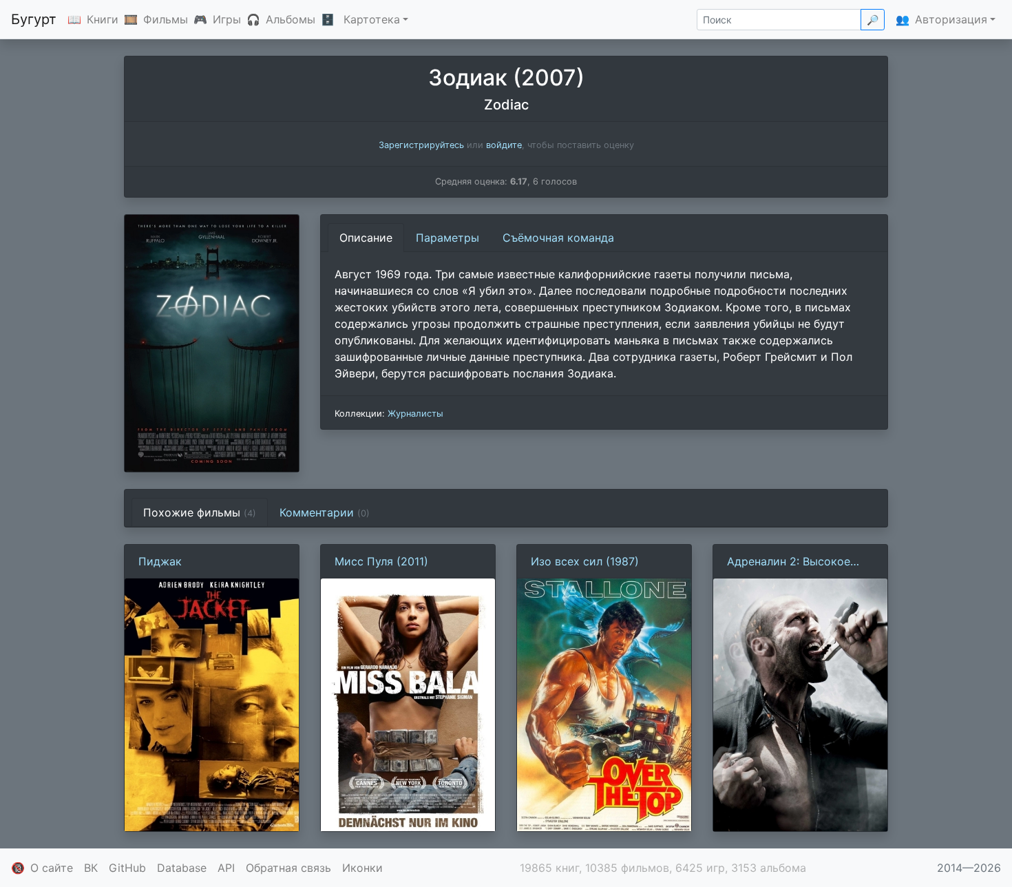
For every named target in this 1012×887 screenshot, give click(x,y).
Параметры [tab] (447, 237)
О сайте (51, 868)
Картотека (372, 19)
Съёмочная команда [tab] (558, 237)
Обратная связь (288, 868)
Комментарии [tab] (325, 512)
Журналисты (415, 413)
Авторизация (951, 19)
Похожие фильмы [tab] (199, 512)
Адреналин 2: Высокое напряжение (788, 562)
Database (182, 868)
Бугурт (33, 19)
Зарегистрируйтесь (421, 145)
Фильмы (165, 19)
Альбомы (290, 19)
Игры (227, 19)
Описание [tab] (365, 237)
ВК (91, 868)
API (226, 868)
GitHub (127, 868)
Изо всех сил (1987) (585, 561)
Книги (102, 19)
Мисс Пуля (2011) (381, 561)
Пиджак (160, 561)
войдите (504, 145)
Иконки (362, 868)
